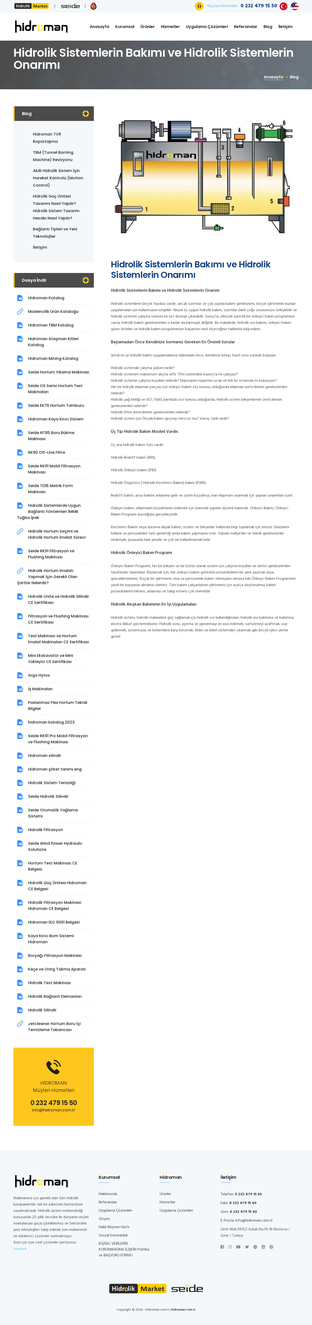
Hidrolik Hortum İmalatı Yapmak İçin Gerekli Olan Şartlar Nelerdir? (47, 577)
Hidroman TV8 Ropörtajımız (47, 137)
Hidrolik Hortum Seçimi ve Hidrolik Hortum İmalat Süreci (57, 534)
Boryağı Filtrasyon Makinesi (55, 955)
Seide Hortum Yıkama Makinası (58, 372)
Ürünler (147, 26)
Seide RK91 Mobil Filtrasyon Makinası (54, 469)
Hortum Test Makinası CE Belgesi (52, 866)
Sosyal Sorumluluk (113, 1235)
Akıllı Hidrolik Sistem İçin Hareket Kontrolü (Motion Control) (58, 178)
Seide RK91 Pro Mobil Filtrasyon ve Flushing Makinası (58, 739)
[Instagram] (230, 1247)
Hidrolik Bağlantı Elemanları (55, 996)
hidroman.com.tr (184, 1310)
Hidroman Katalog (46, 298)
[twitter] (247, 1247)
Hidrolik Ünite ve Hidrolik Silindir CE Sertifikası (58, 599)
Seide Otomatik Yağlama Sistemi (53, 813)
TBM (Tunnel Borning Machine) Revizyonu (53, 156)
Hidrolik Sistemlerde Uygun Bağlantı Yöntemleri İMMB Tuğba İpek (49, 511)
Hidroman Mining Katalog (53, 358)
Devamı (19, 1249)
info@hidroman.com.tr (53, 1110)
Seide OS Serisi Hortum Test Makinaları (55, 389)
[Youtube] (238, 1247)
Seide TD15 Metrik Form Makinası (50, 489)
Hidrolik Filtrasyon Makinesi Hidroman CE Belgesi (54, 905)
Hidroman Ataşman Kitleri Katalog (53, 342)
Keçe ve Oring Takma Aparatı (57, 969)
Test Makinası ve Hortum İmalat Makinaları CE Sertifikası (58, 639)
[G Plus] (255, 1247)
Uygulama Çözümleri (207, 26)
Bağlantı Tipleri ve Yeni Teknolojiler (55, 232)
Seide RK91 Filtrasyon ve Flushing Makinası (51, 554)
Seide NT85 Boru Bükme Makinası (51, 436)
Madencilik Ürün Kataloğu (53, 311)
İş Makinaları (40, 689)
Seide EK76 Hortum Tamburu (56, 405)
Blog (267, 26)
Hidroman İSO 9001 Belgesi (54, 922)
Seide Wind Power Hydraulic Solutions (55, 846)
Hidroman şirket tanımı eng (55, 769)
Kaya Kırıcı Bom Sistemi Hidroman (51, 939)
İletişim (285, 26)
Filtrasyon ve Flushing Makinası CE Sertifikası (58, 619)
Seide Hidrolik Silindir (48, 796)
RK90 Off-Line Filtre (46, 452)
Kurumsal (124, 26)
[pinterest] (271, 1247)
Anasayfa (99, 26)
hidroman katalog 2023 (51, 722)
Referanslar (245, 26)
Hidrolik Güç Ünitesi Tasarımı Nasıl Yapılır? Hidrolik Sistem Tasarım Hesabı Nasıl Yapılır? (56, 207)
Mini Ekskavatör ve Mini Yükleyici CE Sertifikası (50, 658)
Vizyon (104, 1219)
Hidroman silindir (44, 755)
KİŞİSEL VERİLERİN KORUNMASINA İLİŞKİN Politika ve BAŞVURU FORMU (124, 1249)
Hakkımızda (108, 1194)
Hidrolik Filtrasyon (45, 830)
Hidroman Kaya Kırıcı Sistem (55, 419)
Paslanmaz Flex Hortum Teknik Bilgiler (58, 705)
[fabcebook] (222, 1247)
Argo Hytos (39, 675)
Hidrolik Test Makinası (49, 983)
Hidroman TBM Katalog (51, 325)
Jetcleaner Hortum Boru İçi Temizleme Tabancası (54, 1027)
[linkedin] (263, 1247)
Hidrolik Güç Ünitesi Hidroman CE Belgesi (57, 886)
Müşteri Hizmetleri (242, 6)
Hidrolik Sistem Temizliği (52, 783)
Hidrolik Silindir (42, 1010)
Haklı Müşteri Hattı (114, 1227)
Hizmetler (170, 26)
